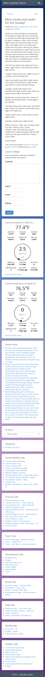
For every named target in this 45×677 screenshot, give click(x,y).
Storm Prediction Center (14, 519)
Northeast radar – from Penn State (18, 608)
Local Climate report (12, 654)
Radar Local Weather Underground (18, 615)
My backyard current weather (16, 470)
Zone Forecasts (11, 526)
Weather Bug (10, 482)
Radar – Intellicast (11, 613)
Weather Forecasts (31, 145)
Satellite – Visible (11, 631)
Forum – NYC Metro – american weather (20, 544)
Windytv (8, 666)
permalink (32, 147)
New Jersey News (11, 565)
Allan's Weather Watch (14, 2)
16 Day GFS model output (15, 647)
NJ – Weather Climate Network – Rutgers (20, 477)
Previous (10, 14)
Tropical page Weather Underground (18, 664)
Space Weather (10, 569)
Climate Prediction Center (14, 500)
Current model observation (15, 461)
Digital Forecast (11, 652)
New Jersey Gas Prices (13, 562)
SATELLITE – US (11, 629)
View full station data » (13, 274)
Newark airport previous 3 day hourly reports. (22, 475)
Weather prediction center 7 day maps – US (21, 523)
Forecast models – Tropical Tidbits (18, 585)
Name (8, 186)
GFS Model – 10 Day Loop (15, 588)
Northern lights (10, 567)
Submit (9, 212)
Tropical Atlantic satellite (14, 634)
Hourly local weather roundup (16, 468)
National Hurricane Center (15, 507)
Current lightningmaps (13, 650)
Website (8, 203)
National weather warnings (15, 473)
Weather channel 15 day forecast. (17, 521)
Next (36, 14)
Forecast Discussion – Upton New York (19, 505)
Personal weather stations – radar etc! (19, 611)
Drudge (8, 560)
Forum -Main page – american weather (19, 539)
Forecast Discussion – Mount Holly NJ (19, 503)
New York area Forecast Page (16, 516)
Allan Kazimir (15, 29)
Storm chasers (10, 661)
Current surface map (13, 463)
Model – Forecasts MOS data (16, 590)
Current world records (13, 466)
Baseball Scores (11, 558)
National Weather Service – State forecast (21, 514)
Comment (9, 161)
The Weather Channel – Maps (16, 480)
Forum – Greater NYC (13, 542)
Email (8, 195)
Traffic (7, 572)
